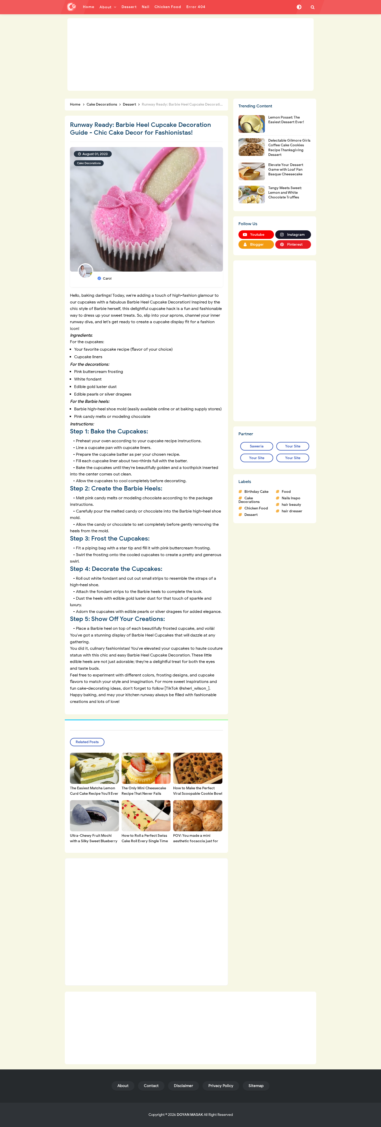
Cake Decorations (89, 163)
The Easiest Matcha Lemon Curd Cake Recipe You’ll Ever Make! (94, 793)
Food (286, 491)
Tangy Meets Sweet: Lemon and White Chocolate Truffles (285, 192)
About (123, 1085)
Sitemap (256, 1085)
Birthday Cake (256, 491)
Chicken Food (256, 508)
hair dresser (292, 511)
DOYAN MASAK (190, 1114)
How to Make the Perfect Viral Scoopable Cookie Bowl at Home (197, 793)
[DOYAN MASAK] (71, 7)
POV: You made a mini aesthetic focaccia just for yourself (195, 841)
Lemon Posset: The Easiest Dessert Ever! (286, 119)
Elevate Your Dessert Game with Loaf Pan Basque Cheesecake (285, 169)
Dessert (251, 515)
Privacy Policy (220, 1085)
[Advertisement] (190, 54)
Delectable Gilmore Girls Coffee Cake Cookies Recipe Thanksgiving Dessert (289, 147)
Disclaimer (183, 1085)
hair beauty (291, 504)
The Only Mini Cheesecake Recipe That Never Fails (144, 791)
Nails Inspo (291, 498)
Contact (151, 1085)
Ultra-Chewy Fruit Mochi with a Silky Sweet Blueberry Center (93, 841)
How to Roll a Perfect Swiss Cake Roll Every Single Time (145, 838)
